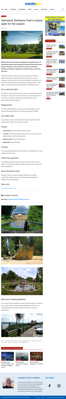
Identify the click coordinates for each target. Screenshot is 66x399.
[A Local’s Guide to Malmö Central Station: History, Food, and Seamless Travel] (62, 94)
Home (2, 14)
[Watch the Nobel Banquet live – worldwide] (36, 356)
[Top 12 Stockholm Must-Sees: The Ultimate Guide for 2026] (62, 85)
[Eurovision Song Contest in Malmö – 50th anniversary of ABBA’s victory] (7, 356)
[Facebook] (49, 386)
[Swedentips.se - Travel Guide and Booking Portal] (33, 4)
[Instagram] (59, 386)
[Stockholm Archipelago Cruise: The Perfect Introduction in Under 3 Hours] (62, 61)
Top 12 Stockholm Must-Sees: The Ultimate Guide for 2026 (52, 86)
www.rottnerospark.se (8, 188)
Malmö (3, 360)
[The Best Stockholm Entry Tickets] (62, 46)
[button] (63, 9)
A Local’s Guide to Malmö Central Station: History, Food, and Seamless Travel (52, 94)
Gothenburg (49, 74)
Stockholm (18, 360)
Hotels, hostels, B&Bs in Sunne (18, 199)
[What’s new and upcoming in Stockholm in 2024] (22, 356)
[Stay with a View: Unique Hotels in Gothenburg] (62, 79)
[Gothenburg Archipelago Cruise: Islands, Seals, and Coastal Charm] (62, 71)
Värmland (7, 14)
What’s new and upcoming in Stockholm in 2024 (22, 364)
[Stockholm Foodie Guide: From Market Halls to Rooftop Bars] (62, 53)
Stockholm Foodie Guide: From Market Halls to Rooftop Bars (52, 53)
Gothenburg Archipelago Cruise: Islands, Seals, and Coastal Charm (52, 71)
